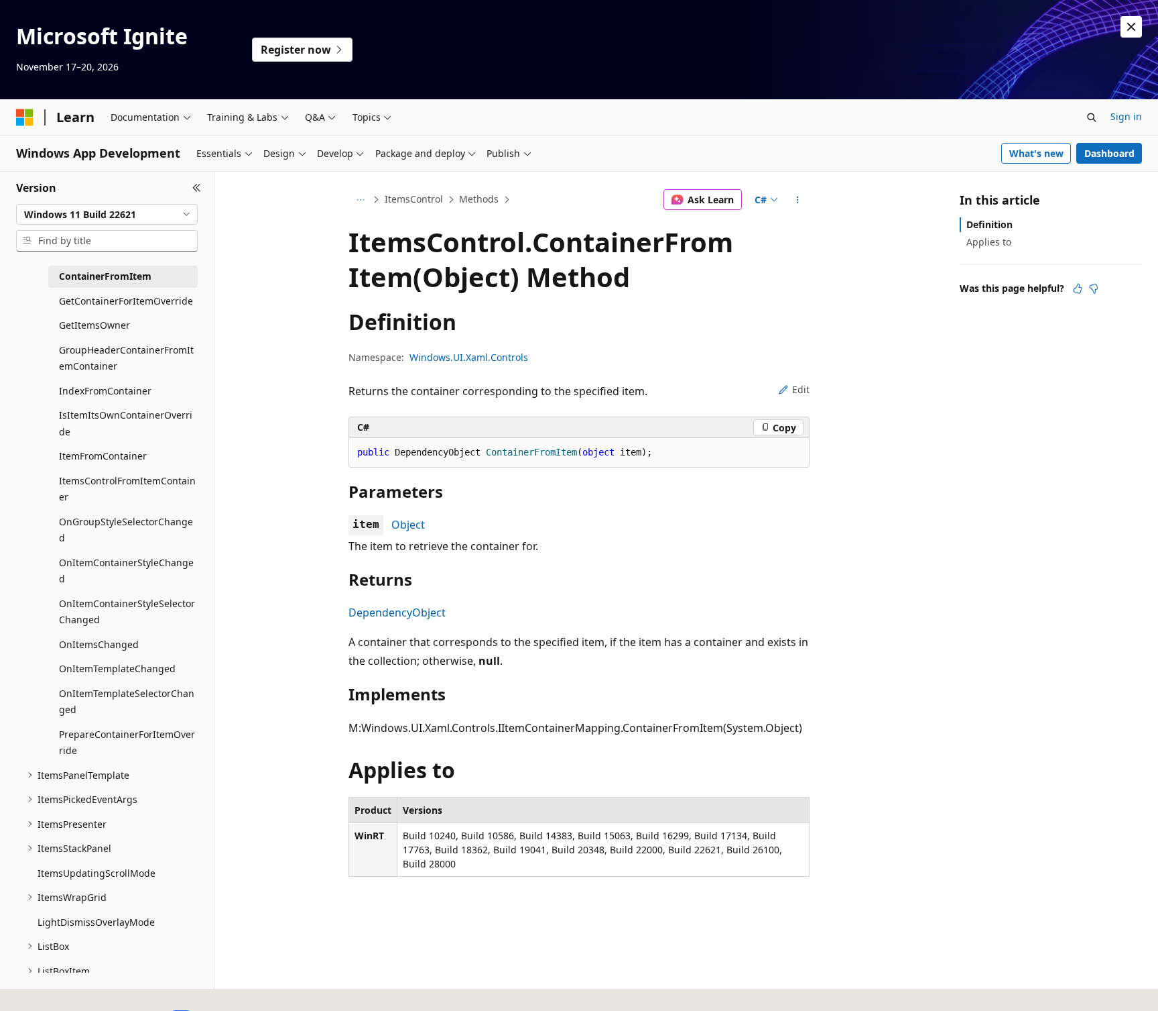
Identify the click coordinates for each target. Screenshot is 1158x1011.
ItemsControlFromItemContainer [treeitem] (127, 489)
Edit (801, 389)
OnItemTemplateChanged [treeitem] (117, 668)
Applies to (988, 241)
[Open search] (1091, 117)
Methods (479, 199)
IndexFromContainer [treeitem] (105, 390)
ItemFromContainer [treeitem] (103, 455)
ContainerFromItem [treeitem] (105, 276)
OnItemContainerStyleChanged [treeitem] (126, 571)
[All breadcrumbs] (360, 200)
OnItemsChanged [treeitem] (99, 644)
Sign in (1126, 116)
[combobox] (107, 214)
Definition (989, 224)
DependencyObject (397, 612)
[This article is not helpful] (1094, 288)
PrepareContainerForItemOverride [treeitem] (127, 742)
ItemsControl (414, 199)
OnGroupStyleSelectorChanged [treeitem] (126, 530)
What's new (1036, 153)
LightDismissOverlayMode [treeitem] (96, 922)
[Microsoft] (25, 117)
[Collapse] (196, 188)
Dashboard (1109, 153)
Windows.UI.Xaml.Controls (468, 357)
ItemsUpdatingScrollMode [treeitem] (96, 873)
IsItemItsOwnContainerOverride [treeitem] (125, 423)
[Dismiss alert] (1131, 27)
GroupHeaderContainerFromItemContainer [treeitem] (126, 358)
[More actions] (798, 200)
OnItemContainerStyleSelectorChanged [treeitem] (127, 612)
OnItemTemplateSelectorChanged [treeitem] (126, 701)
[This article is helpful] (1078, 288)
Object (408, 524)
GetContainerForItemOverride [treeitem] (126, 301)
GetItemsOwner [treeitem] (94, 325)
